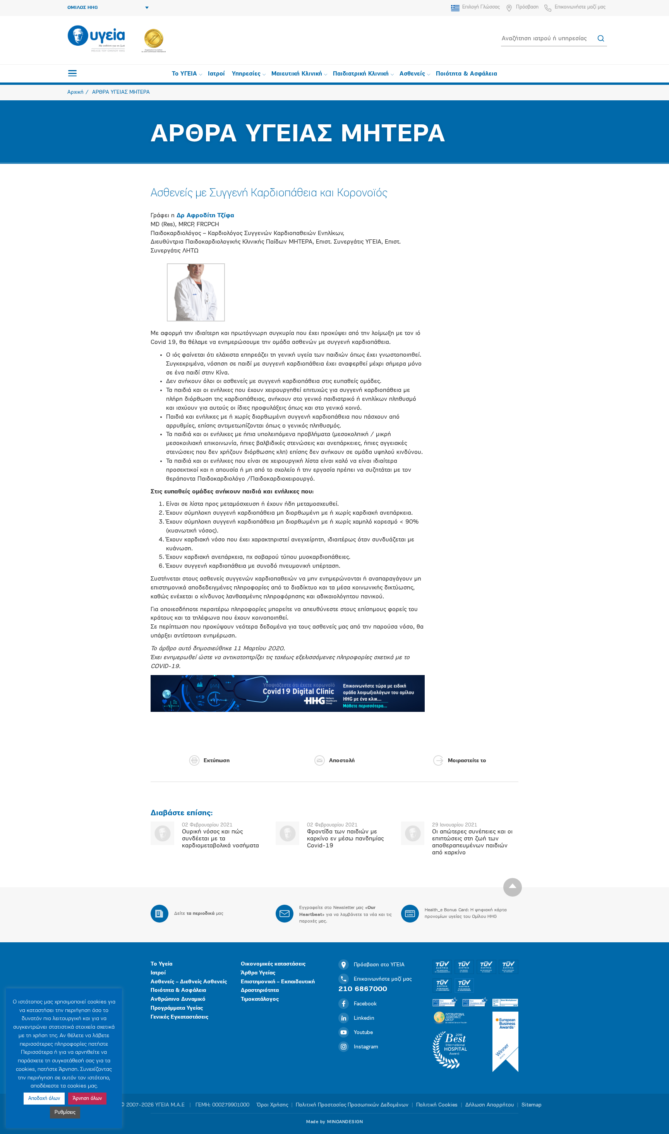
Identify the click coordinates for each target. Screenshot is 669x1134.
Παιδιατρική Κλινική (361, 74)
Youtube (363, 1033)
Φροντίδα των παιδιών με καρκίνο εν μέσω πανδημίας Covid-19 (345, 839)
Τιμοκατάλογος (260, 999)
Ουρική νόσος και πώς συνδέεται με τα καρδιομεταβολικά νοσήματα (220, 839)
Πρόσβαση (527, 7)
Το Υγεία (161, 964)
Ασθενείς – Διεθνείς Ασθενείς (189, 982)
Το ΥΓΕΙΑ (184, 74)
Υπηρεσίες (246, 74)
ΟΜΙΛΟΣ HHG (82, 7)
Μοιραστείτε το (467, 761)
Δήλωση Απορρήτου (489, 1105)
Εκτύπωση (217, 761)
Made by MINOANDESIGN (334, 1122)
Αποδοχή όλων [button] (44, 1098)
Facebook (365, 1004)
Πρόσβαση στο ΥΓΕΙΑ (379, 965)
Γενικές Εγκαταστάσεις (179, 1017)
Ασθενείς (412, 74)
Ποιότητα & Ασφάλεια (466, 74)
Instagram (366, 1047)
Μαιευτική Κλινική (296, 74)
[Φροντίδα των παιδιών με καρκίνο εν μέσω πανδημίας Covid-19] (287, 833)
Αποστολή (342, 761)
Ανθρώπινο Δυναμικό (178, 999)
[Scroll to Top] (512, 887)
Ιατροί (216, 74)
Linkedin (364, 1018)
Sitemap (531, 1105)
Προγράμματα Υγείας (177, 1008)
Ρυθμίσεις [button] (65, 1112)
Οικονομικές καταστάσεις (273, 964)
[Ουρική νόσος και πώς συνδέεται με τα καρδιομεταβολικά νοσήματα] (162, 833)
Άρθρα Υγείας (258, 973)
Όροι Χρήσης (272, 1105)
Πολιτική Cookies (437, 1105)
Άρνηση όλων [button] (87, 1098)
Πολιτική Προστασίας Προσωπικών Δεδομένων (352, 1105)
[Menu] (72, 73)
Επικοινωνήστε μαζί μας (580, 7)
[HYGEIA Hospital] (96, 39)
